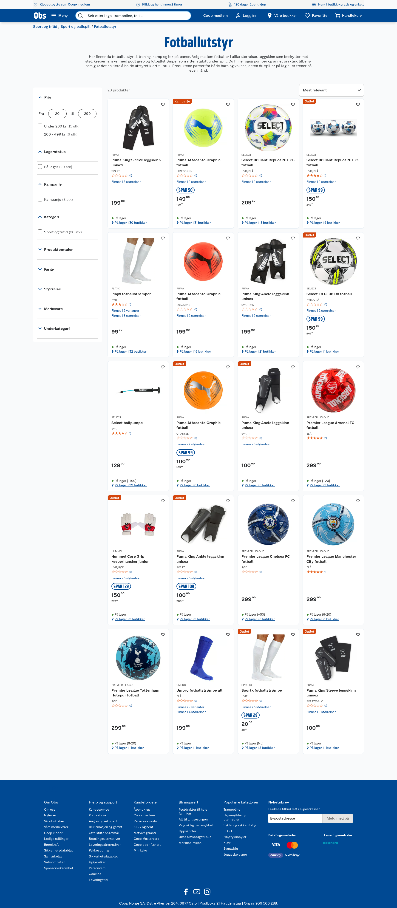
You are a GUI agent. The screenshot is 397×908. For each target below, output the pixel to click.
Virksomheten (54, 862)
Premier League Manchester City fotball (331, 559)
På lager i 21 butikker (260, 351)
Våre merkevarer (56, 827)
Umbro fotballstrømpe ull (199, 690)
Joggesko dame (235, 854)
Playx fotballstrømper (131, 294)
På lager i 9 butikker (325, 222)
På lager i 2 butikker (325, 485)
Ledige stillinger (56, 838)
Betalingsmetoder (282, 835)
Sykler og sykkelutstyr (240, 825)
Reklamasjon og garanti (106, 827)
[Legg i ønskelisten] (163, 104)
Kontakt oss (97, 815)
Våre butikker (54, 821)
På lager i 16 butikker (195, 351)
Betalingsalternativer (104, 838)
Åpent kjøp (142, 809)
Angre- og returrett (103, 821)
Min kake (140, 850)
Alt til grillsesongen (193, 819)
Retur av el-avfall (146, 821)
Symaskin (231, 848)
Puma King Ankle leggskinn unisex (200, 559)
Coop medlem (144, 815)
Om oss (49, 809)
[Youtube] (196, 891)
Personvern (97, 868)
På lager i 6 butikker (195, 485)
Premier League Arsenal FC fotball (330, 425)
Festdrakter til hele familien (193, 811)
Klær (227, 843)
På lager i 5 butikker (260, 485)
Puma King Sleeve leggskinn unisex (136, 162)
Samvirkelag (53, 856)
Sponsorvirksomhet (58, 868)
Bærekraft (51, 844)
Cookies (95, 874)
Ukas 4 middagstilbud (195, 837)
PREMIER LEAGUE (317, 417)
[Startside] (40, 15)
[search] (80, 15)
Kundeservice (99, 809)
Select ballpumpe (127, 423)
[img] (138, 175)
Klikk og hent (143, 827)
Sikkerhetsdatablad (59, 850)
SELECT (246, 154)
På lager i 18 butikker (260, 222)
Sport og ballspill (76, 26)
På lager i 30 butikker (131, 222)
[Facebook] (186, 891)
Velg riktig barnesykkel (196, 825)
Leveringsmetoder (338, 835)
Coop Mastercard (146, 838)
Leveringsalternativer (105, 844)
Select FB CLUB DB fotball (329, 294)
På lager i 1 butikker (324, 351)
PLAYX (115, 288)
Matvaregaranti (145, 833)
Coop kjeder (53, 833)
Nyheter (50, 815)
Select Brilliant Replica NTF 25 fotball (332, 162)
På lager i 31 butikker (195, 222)
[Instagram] (207, 891)
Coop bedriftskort (147, 844)
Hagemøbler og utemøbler (235, 817)
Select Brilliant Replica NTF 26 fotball (268, 162)
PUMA (115, 154)
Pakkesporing (99, 850)
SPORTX (246, 685)
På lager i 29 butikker (131, 485)
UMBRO (181, 685)
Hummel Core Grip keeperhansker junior (130, 559)
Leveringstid (98, 880)
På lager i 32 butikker (131, 351)
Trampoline (232, 809)
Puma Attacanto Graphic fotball (198, 162)
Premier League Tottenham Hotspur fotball (135, 693)
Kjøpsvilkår (97, 862)
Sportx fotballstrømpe (261, 690)
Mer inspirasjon (190, 843)
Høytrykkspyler (235, 837)
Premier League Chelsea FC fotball (265, 559)
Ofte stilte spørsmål (104, 833)
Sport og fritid (45, 26)
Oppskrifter (187, 831)
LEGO (228, 831)
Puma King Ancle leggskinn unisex (265, 296)
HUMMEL (117, 551)
